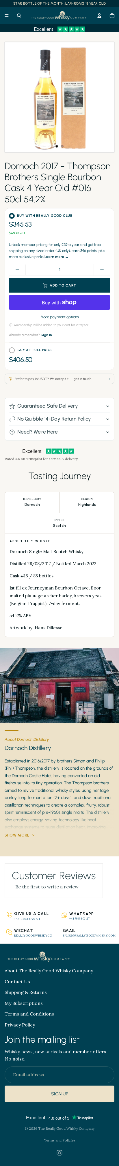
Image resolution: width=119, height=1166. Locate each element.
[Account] (99, 15)
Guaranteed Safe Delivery (47, 406)
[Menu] (6, 15)
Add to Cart (63, 285)
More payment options (59, 316)
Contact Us (17, 981)
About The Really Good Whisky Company (49, 970)
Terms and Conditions (29, 1014)
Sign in (46, 335)
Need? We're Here (37, 432)
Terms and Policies (59, 1140)
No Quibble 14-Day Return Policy (54, 419)
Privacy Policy (20, 1025)
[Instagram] (59, 1152)
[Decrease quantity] (17, 270)
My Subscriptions (24, 1003)
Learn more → (56, 257)
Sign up (59, 1094)
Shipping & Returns (26, 992)
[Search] (19, 15)
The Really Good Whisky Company (66, 1128)
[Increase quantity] (102, 270)
